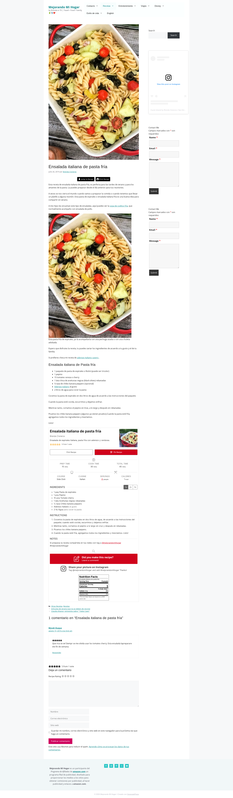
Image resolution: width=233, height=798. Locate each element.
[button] (51, 444)
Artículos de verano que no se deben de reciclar (70, 609)
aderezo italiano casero (88, 357)
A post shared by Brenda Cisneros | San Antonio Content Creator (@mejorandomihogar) (184, 110)
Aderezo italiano (61, 386)
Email (153, 148)
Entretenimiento (126, 6)
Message (154, 159)
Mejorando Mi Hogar (64, 7)
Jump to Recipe (87, 179)
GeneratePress (133, 794)
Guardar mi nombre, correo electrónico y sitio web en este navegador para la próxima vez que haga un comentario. (94, 732)
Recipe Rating (55, 676)
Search (152, 30)
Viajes (143, 6)
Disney (158, 6)
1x (126, 487)
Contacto (91, 6)
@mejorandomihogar (111, 543)
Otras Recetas (56, 606)
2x (130, 487)
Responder (56, 652)
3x (135, 487)
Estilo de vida (93, 13)
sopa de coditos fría (119, 206)
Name (153, 137)
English (110, 13)
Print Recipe (104, 179)
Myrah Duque (55, 628)
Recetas (106, 6)
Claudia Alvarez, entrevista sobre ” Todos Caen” (70, 611)
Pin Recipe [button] (117, 452)
